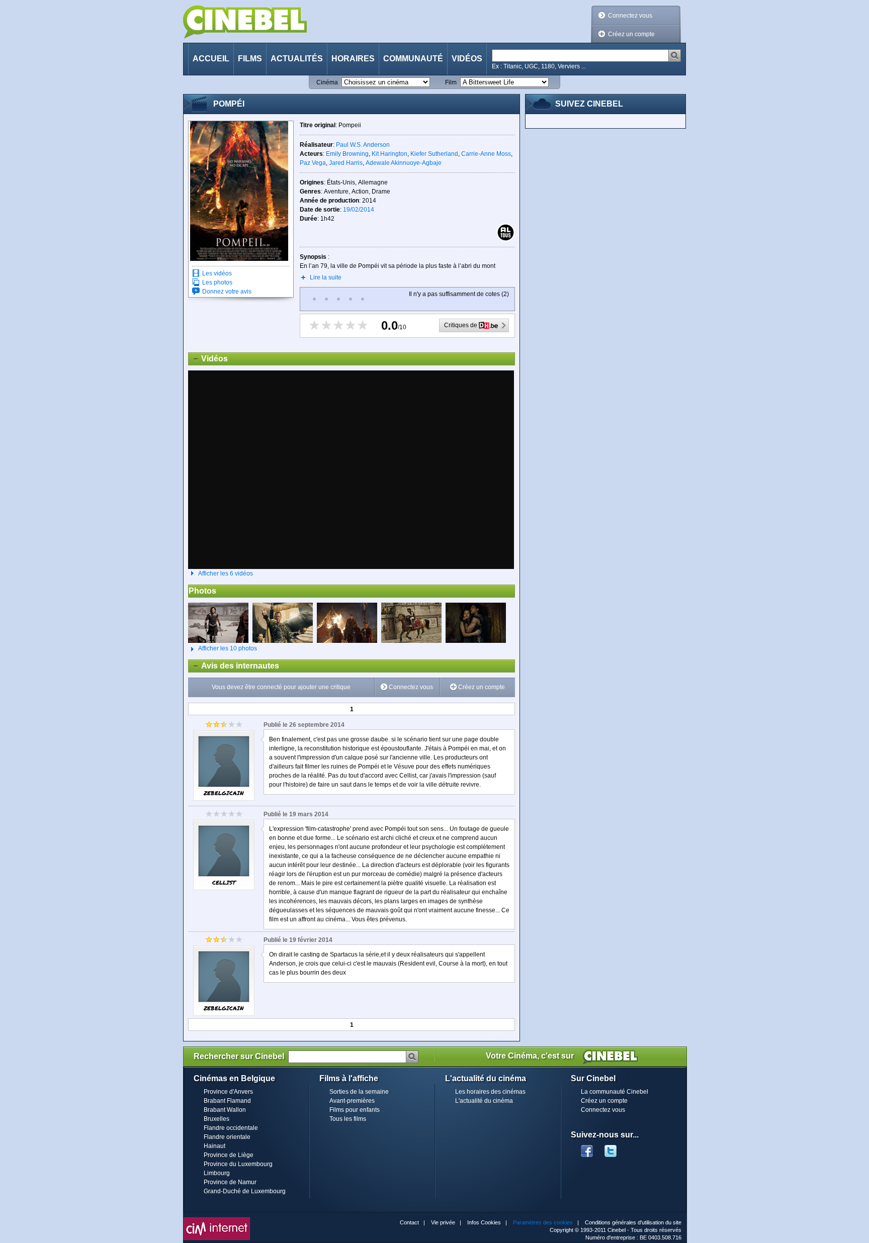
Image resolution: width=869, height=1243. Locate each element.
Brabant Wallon (225, 1109)
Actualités (297, 58)
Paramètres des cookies (543, 1222)
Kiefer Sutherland (434, 153)
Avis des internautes (234, 665)
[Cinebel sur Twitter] (615, 1148)
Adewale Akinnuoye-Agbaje (404, 162)
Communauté (413, 58)
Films (250, 58)
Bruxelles (216, 1118)
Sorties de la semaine (359, 1091)
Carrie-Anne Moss (486, 153)
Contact (409, 1222)
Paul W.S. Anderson (363, 144)
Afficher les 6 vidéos (225, 573)
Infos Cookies (484, 1222)
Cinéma (327, 82)
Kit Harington (389, 153)
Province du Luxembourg (238, 1164)
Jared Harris (346, 162)
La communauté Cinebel (614, 1091)
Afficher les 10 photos (222, 648)
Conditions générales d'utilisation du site (633, 1222)
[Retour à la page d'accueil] (245, 22)
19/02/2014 (358, 209)
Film (451, 82)
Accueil (211, 58)
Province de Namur (230, 1182)
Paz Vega (313, 162)
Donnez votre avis (226, 291)
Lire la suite (325, 277)
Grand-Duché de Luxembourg (245, 1191)
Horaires (353, 58)
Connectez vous (630, 15)
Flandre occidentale (231, 1127)
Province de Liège (228, 1155)
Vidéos (467, 58)
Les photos (217, 282)
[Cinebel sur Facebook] (587, 1148)
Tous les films (347, 1118)
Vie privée (443, 1222)
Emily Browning (347, 153)
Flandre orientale (227, 1136)
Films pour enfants (354, 1109)
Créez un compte (631, 34)
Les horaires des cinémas (490, 1091)
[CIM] (217, 1220)
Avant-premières (352, 1100)
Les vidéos (217, 273)
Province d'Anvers (228, 1091)
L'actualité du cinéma (484, 1100)
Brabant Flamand (227, 1100)
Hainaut (214, 1146)
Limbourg (217, 1173)
